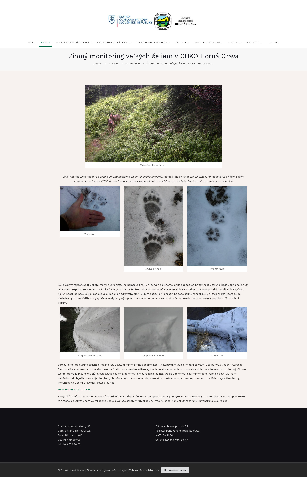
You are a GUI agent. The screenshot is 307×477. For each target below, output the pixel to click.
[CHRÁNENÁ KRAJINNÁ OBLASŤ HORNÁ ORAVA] (153, 19)
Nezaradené (132, 63)
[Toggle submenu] (91, 42)
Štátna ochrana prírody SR (171, 426)
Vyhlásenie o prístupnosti (144, 470)
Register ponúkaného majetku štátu (177, 430)
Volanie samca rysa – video (74, 389)
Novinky (113, 63)
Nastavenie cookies (175, 470)
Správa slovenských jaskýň (171, 439)
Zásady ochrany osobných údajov (106, 470)
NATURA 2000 (164, 435)
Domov (98, 63)
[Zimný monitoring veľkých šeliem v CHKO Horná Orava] (153, 123)
